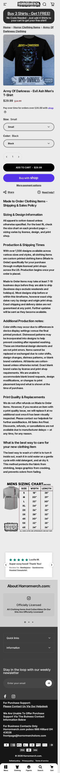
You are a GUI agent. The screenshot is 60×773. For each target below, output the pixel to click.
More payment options (28, 185)
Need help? (48, 192)
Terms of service (41, 761)
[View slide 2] (29, 622)
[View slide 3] (33, 622)
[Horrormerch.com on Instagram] (13, 696)
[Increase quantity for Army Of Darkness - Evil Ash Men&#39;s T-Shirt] (18, 157)
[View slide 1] (25, 622)
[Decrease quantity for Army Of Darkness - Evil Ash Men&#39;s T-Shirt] (6, 157)
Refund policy (14, 761)
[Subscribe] (48, 683)
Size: (10, 119)
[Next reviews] (52, 565)
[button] (28, 564)
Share (11, 192)
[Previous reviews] (6, 565)
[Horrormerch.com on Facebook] (5, 696)
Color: (11, 135)
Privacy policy (27, 761)
